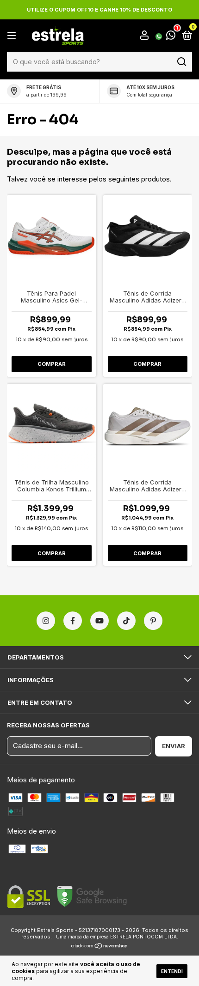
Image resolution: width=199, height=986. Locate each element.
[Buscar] (181, 62)
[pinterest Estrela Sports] (153, 620)
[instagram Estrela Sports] (46, 620)
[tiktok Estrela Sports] (126, 620)
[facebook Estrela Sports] (72, 620)
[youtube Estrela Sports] (99, 620)
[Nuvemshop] (100, 946)
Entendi (172, 971)
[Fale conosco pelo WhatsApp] (165, 36)
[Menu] (13, 35)
